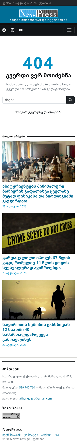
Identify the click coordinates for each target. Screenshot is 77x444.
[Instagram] (12, 30)
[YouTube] (21, 30)
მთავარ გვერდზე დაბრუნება (38, 112)
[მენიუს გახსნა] (69, 30)
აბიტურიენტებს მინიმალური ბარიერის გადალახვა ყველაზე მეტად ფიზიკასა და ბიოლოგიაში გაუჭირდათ (37, 193)
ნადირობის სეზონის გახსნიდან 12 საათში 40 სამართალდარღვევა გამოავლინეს (36, 332)
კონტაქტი (31, 434)
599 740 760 (27, 387)
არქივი (46, 434)
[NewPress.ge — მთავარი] (38, 11)
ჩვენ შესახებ (11, 434)
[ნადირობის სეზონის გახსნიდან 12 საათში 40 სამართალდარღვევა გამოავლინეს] (38, 300)
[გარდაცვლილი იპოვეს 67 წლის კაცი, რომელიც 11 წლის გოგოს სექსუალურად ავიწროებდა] (38, 233)
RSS (56, 434)
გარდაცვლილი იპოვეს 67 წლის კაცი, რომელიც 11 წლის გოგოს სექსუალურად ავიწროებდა (36, 262)
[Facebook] (4, 30)
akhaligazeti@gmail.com (35, 398)
